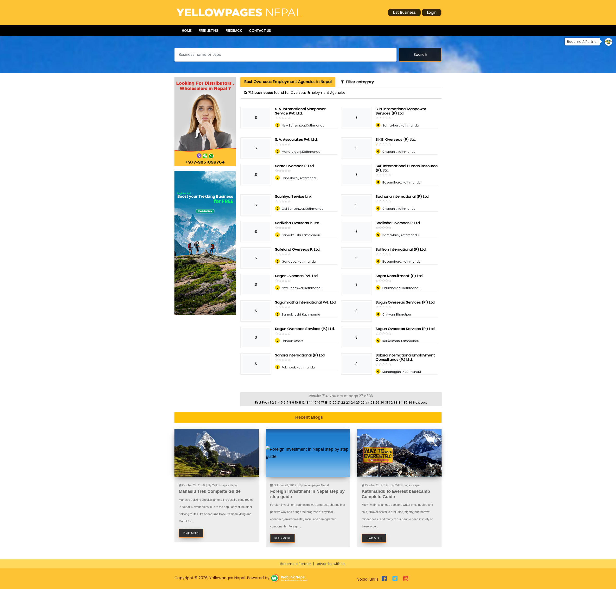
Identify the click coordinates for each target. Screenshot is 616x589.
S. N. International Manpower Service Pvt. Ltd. (300, 111)
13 (307, 402)
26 (363, 402)
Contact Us (260, 30)
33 (396, 402)
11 (300, 402)
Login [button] (431, 12)
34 (400, 402)
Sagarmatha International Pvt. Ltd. (305, 302)
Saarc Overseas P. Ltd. (294, 165)
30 (382, 402)
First (258, 402)
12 (303, 402)
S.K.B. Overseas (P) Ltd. (396, 139)
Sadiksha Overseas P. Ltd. (297, 222)
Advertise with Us (331, 563)
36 (410, 402)
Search (420, 54)
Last (424, 402)
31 (386, 402)
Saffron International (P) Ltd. (401, 249)
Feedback (234, 30)
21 (338, 402)
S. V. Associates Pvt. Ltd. (296, 139)
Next (416, 402)
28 (372, 402)
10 (296, 402)
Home (187, 30)
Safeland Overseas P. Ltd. (297, 249)
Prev (265, 402)
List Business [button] (404, 12)
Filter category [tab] (359, 82)
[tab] (287, 82)
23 (348, 402)
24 (353, 402)
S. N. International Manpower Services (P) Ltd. (401, 111)
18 (326, 402)
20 (334, 402)
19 (330, 402)
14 (311, 402)
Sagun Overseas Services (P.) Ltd (405, 302)
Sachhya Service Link (293, 196)
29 (377, 402)
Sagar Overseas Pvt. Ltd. (296, 275)
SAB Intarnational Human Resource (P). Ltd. (407, 168)
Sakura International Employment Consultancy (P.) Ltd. (405, 357)
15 (315, 402)
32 (391, 402)
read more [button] (191, 533)
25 (358, 402)
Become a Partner (295, 563)
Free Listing (208, 30)
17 (322, 402)
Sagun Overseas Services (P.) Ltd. (305, 328)
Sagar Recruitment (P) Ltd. (399, 275)
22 (343, 402)
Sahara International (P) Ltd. (300, 355)
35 (405, 402)
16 (318, 402)
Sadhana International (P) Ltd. (402, 196)
